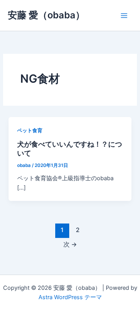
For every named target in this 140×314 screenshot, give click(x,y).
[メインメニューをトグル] (124, 15)
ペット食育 (29, 130)
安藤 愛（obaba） (46, 15)
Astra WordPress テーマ (70, 297)
